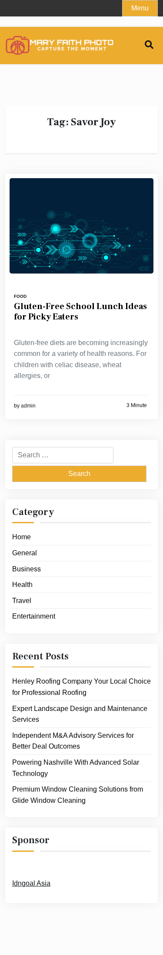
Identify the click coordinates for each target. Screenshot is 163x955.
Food (20, 296)
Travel (21, 600)
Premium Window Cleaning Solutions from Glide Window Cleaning (77, 795)
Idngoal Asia (31, 883)
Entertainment (33, 616)
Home (21, 537)
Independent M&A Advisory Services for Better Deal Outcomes (73, 741)
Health (22, 584)
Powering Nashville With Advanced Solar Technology (75, 768)
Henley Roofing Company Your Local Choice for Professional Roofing (81, 687)
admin (28, 405)
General (24, 553)
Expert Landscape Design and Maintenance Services (79, 714)
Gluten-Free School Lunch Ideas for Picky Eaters (80, 311)
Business (26, 569)
